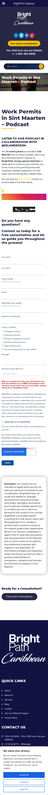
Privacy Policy (11, 717)
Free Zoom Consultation (24, 43)
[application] (24, 209)
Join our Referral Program (17, 713)
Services (8, 699)
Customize (24, 782)
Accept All (24, 775)
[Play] (16, 210)
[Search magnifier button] (41, 66)
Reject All (24, 789)
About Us (9, 695)
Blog (7, 704)
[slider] (32, 209)
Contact (8, 708)
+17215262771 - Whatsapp (17, 744)
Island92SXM (25, 179)
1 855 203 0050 (25, 53)
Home (7, 690)
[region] (24, 770)
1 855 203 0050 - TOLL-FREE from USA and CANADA (24, 738)
